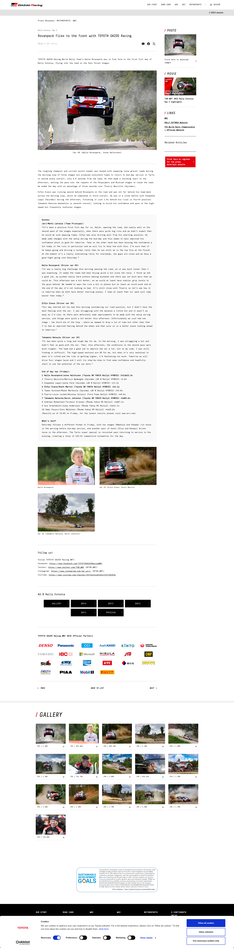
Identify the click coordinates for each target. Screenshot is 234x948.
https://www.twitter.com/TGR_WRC (66, 567)
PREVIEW (111, 612)
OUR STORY (152, 5)
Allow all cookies (206, 923)
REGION (216, 5)
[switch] (83, 938)
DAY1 (83, 612)
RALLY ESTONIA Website (176, 123)
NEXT (152, 688)
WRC (176, 5)
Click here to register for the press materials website (178, 162)
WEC (183, 5)
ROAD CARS (166, 5)
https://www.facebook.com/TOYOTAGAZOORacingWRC (75, 563)
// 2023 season (216, 12)
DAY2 (138, 603)
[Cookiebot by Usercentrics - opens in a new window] (23, 943)
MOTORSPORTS (195, 5)
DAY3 (110, 603)
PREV (42, 688)
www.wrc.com (128, 413)
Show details (146, 938)
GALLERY (56, 603)
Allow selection (206, 932)
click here (104, 929)
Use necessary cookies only (206, 941)
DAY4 (83, 603)
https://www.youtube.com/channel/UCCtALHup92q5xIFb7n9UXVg (82, 575)
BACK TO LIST (97, 688)
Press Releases (46, 21)
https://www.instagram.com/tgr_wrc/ (71, 571)
